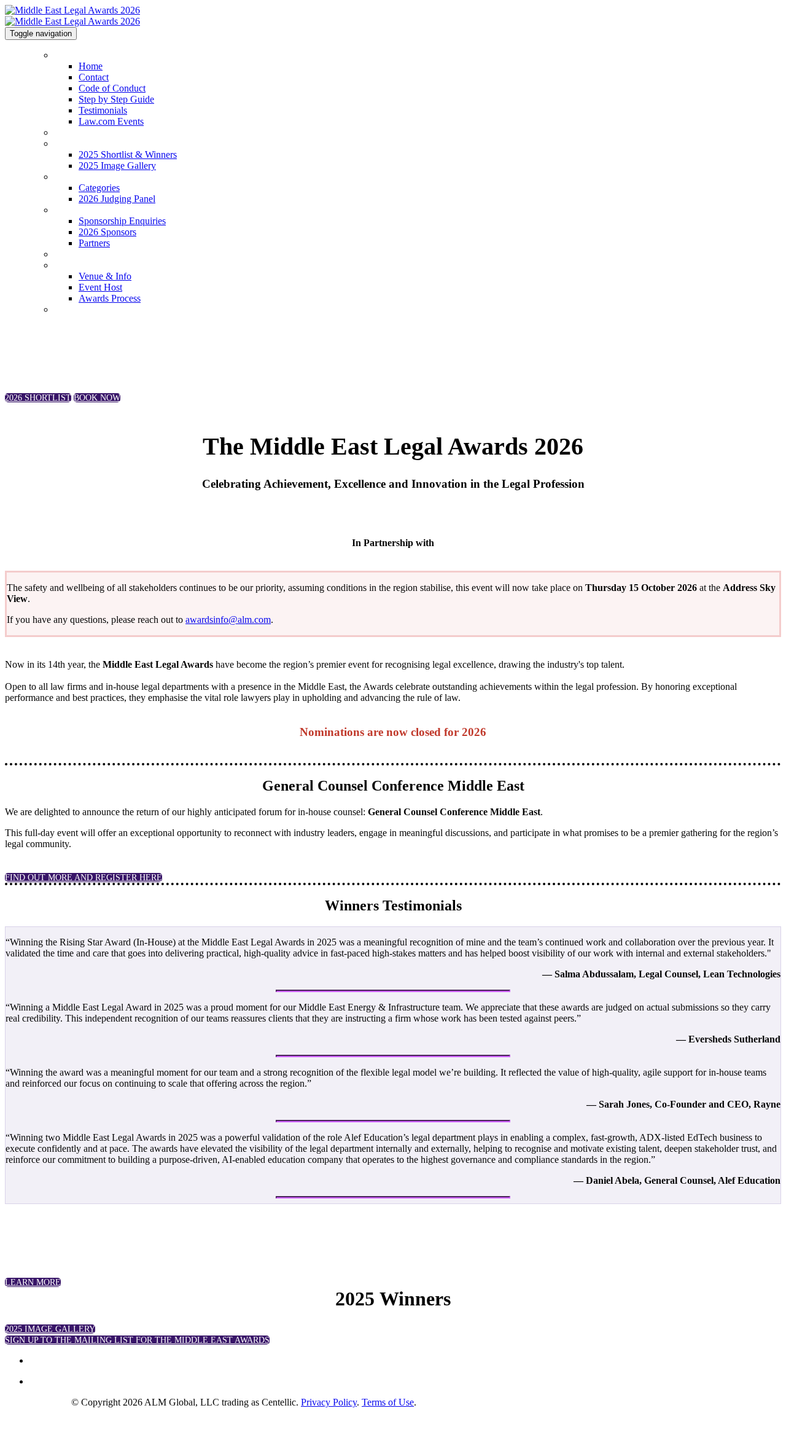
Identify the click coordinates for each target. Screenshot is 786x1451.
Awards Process (110, 298)
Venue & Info (105, 276)
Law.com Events (111, 121)
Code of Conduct (112, 88)
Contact (94, 77)
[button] (38, 397)
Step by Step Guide (116, 99)
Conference (76, 254)
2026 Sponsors (107, 232)
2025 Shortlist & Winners (102, 144)
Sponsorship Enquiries (97, 210)
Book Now (75, 310)
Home (65, 55)
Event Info (74, 265)
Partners (94, 243)
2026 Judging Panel (117, 199)
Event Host (100, 287)
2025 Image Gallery (117, 165)
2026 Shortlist (80, 133)
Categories (74, 177)
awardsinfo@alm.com (228, 619)
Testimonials (103, 110)
